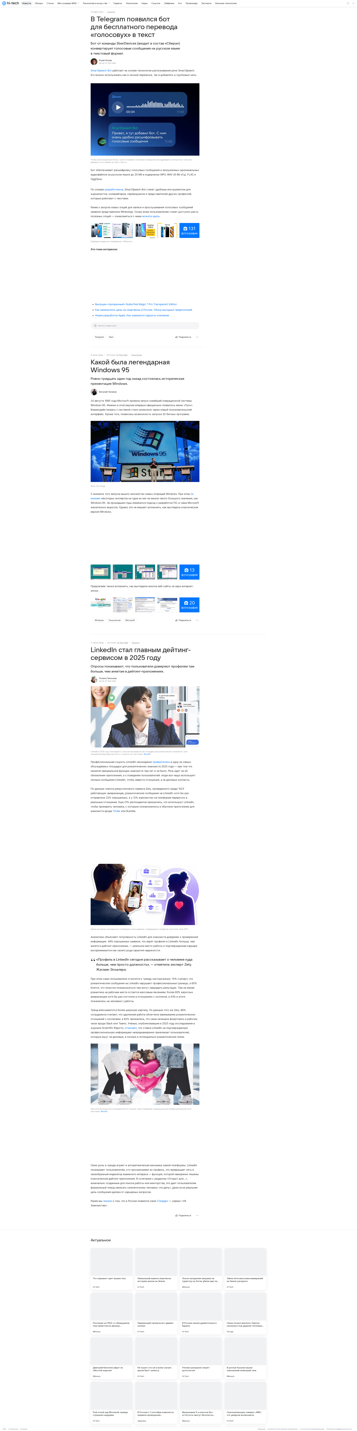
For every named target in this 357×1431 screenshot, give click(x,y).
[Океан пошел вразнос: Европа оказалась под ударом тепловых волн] (245, 1313)
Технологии (136, 355)
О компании (13, 1429)
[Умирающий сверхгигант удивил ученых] (156, 1313)
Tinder (116, 811)
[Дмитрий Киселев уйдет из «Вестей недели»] (111, 1358)
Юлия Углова (105, 60)
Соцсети (111, 12)
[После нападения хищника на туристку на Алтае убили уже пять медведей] (201, 1269)
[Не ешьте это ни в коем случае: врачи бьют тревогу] (156, 1358)
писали (107, 1200)
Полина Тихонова (108, 678)
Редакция (262, 1429)
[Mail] (4, 3)
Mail (4, 1429)
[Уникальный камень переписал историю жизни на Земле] (156, 1269)
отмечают (131, 1027)
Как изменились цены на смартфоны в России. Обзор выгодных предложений (143, 309)
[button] (145, 119)
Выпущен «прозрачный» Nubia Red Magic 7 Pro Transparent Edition (136, 304)
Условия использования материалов (283, 1429)
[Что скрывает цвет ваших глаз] (111, 1269)
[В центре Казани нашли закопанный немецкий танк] (245, 1358)
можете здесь (151, 216)
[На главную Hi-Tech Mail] (12, 3)
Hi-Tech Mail (122, 355)
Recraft (147, 754)
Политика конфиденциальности (339, 1429)
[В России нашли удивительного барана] (201, 1313)
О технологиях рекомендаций (312, 1429)
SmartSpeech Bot (101, 70)
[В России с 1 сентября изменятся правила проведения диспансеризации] (156, 1403)
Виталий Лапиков (108, 392)
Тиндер (162, 1200)
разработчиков (114, 189)
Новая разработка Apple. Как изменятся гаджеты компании (132, 315)
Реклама (23, 1429)
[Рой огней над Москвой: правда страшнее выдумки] (111, 1403)
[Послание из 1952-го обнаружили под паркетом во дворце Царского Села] (111, 1313)
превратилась (161, 761)
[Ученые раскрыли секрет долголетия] (201, 1358)
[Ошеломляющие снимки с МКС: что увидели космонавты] (245, 1403)
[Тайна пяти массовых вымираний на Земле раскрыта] (245, 1269)
